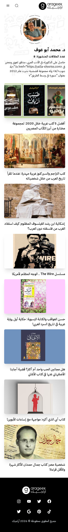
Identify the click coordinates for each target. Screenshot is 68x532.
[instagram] (19, 501)
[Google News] (29, 511)
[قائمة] (8, 6)
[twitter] (39, 501)
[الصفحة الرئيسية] (51, 6)
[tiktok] (49, 511)
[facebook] (49, 501)
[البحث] (16, 6)
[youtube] (29, 501)
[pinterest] (39, 511)
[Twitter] (19, 511)
